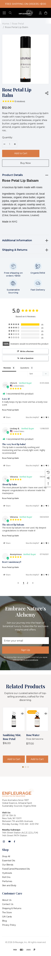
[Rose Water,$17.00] (37, 719)
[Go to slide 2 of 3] (25, 767)
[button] (42, 417)
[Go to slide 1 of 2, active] (24, 78)
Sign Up (25, 650)
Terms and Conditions (29, 660)
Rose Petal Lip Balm (10, 410)
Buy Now (25, 163)
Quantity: (7, 137)
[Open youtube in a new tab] (9, 841)
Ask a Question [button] (26, 358)
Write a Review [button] (27, 351)
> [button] (33, 583)
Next (34, 77)
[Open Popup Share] (46, 93)
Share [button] (8, 417)
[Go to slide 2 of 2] (26, 78)
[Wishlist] (12, 712)
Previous (17, 77)
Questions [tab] (24, 367)
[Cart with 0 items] (45, 13)
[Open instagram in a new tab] (4, 841)
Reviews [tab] (7, 367)
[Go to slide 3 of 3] (28, 767)
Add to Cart (20, 153)
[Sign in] (40, 13)
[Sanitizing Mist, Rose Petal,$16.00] (14, 719)
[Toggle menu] (4, 13)
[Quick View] (20, 712)
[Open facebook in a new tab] (14, 841)
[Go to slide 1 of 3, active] (23, 767)
